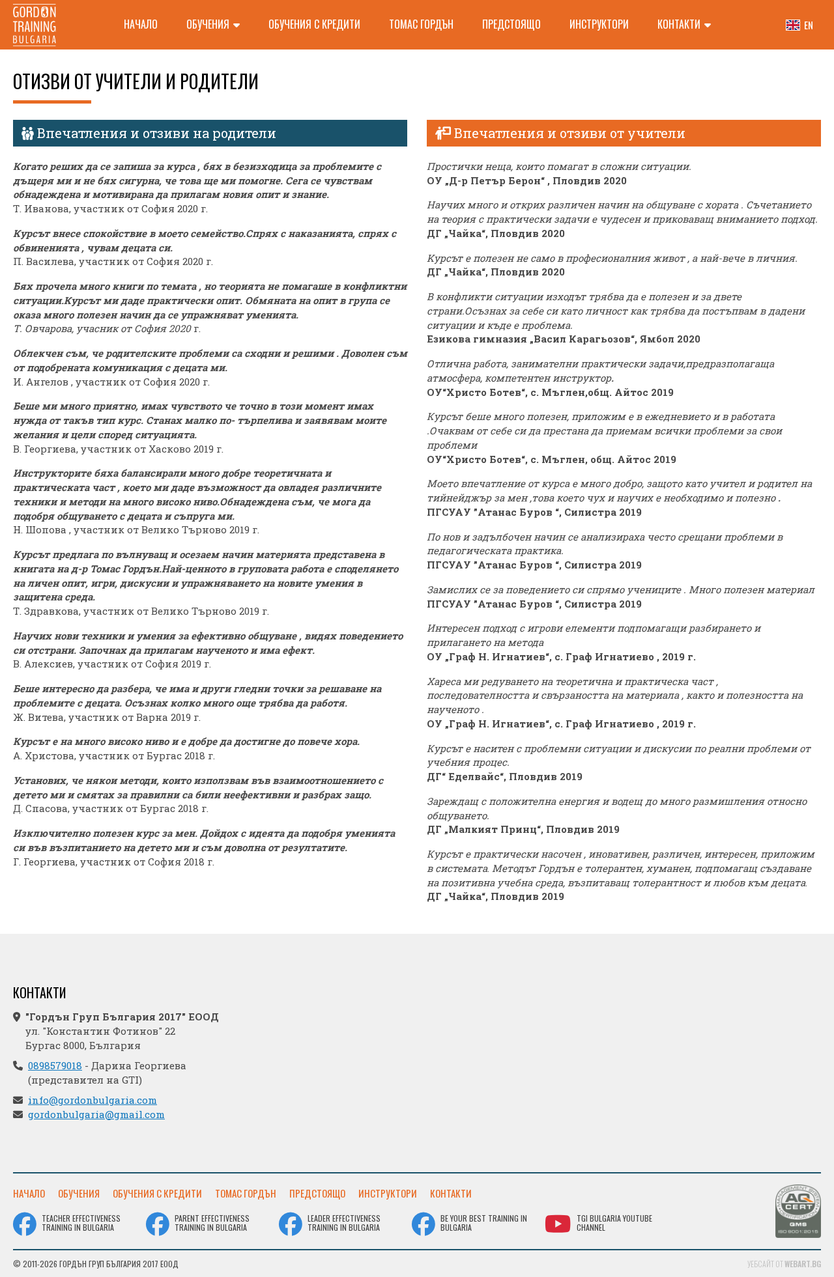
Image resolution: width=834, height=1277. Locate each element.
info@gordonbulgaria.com (92, 1099)
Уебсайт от (784, 1263)
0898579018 (55, 1065)
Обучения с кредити (314, 24)
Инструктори (599, 24)
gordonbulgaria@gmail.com (96, 1114)
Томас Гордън (421, 24)
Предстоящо (511, 24)
